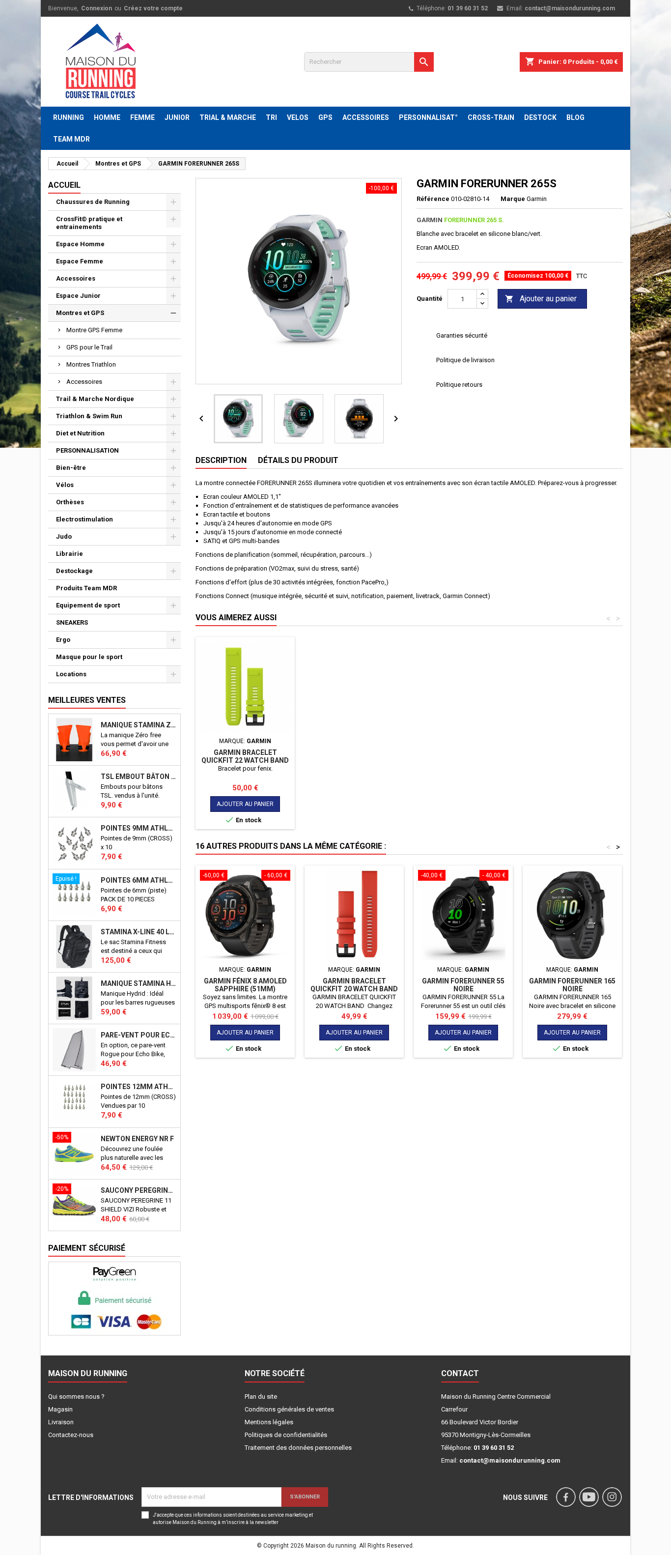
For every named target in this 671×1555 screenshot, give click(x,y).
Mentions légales (269, 1422)
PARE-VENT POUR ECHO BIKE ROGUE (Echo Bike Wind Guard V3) (138, 1035)
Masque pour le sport (89, 657)
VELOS (297, 117)
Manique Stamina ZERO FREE (138, 725)
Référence (433, 198)
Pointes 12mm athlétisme (138, 1087)
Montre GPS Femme (94, 330)
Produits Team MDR (86, 588)
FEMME (142, 117)
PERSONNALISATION (87, 450)
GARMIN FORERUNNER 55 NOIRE (463, 985)
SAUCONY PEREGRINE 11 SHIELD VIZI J (138, 1190)
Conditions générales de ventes (289, 1409)
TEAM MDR (71, 139)
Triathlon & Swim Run (89, 416)
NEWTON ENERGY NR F (137, 1139)
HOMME (107, 117)
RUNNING (68, 117)
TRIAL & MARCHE (227, 117)
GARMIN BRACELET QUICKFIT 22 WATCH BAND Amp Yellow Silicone (245, 760)
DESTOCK (540, 117)
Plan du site (261, 1396)
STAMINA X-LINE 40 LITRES (138, 932)
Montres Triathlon (91, 364)
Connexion (96, 8)
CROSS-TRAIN (491, 117)
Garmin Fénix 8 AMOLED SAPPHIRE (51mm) (245, 985)
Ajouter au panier (541, 298)
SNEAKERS (72, 622)
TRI (271, 117)
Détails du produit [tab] (298, 460)
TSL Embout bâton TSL (138, 776)
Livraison (61, 1422)
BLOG (575, 117)
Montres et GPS (80, 313)
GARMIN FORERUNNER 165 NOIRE (572, 985)
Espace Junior (78, 295)
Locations (71, 674)
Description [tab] (221, 460)
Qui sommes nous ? (76, 1396)
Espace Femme (79, 261)
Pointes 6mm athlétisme (138, 880)
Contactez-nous (70, 1435)
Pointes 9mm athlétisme (138, 828)
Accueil (64, 185)
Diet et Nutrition (80, 433)
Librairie (69, 553)
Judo (64, 536)
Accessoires (75, 278)
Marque (513, 198)
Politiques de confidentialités (286, 1435)
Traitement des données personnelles (298, 1447)
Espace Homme (80, 244)
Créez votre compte (153, 8)
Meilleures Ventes (87, 700)
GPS (325, 117)
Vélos (65, 485)
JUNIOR (177, 117)
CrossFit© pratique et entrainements (89, 222)
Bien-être (71, 467)
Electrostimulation (84, 519)
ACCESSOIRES (365, 117)
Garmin (537, 198)
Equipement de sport (88, 605)
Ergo (63, 639)
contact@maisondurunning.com (570, 8)
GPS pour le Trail (89, 347)
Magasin (60, 1409)
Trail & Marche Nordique (95, 399)
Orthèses (70, 502)
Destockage (74, 571)
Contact (460, 1373)
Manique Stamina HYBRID (138, 983)
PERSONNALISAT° (428, 117)
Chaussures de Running (93, 201)
